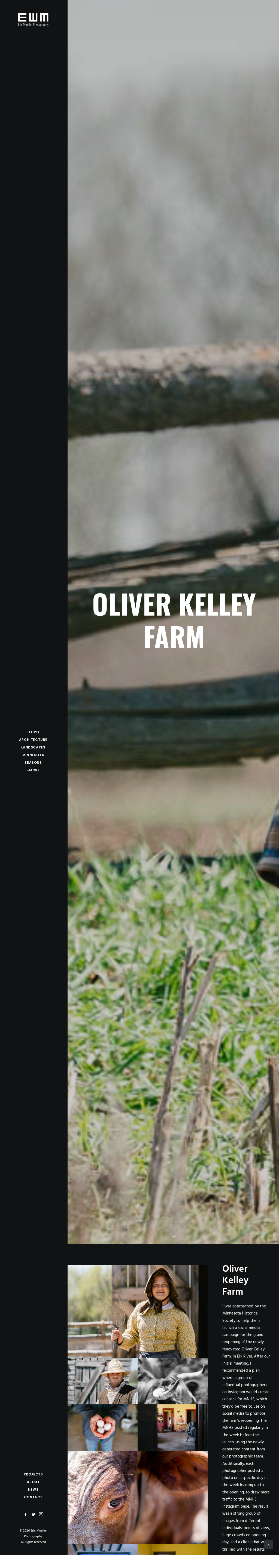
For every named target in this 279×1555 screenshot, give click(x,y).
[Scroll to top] (268, 1544)
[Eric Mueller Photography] (33, 19)
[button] (26, 1514)
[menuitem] (26, 1514)
